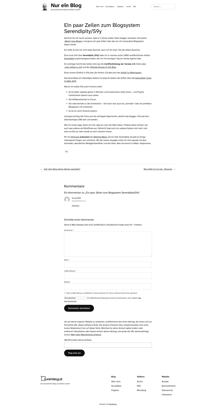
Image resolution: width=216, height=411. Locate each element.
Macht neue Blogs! (73, 41)
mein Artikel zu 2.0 (73, 67)
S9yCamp (75, 137)
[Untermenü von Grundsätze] (114, 6)
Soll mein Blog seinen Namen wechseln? (62, 169)
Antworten (75, 206)
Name (67, 260)
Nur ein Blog (66, 5)
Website (67, 282)
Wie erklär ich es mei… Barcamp (158, 169)
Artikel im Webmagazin (131, 72)
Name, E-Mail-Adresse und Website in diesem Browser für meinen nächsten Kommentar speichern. (101, 293)
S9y (66, 152)
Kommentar (69, 230)
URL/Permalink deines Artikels (77, 340)
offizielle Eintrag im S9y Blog (103, 67)
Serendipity (69, 58)
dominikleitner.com (79, 201)
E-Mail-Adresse (70, 271)
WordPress (113, 404)
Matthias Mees (100, 137)
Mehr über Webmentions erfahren (86, 334)
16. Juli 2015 (76, 198)
